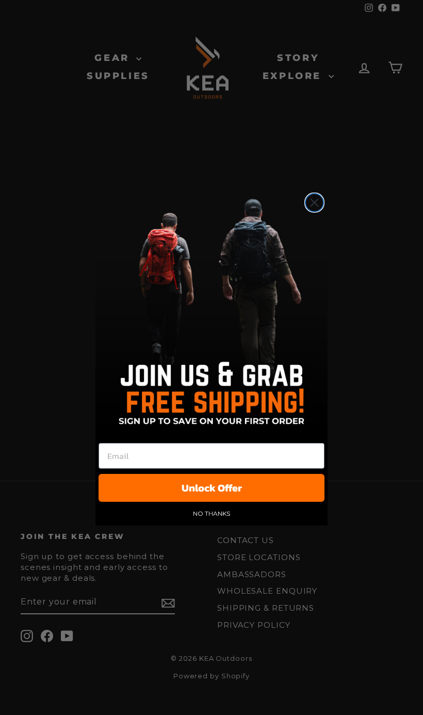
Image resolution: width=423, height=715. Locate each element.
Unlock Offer (212, 488)
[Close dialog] (314, 203)
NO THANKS (211, 513)
